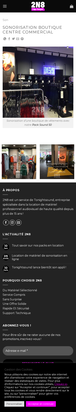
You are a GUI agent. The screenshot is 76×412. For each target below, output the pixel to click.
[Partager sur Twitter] (13, 39)
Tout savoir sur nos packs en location (38, 245)
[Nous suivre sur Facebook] (6, 222)
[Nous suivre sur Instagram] (12, 222)
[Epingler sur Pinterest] (22, 39)
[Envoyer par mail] (17, 39)
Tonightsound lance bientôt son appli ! (39, 267)
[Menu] (5, 6)
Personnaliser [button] (14, 403)
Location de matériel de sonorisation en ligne (39, 257)
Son (5, 20)
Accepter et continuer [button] (41, 403)
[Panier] (71, 6)
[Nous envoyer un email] (19, 222)
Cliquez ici (60, 384)
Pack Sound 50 (42, 124)
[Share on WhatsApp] (4, 39)
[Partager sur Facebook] (9, 39)
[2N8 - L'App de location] (38, 6)
